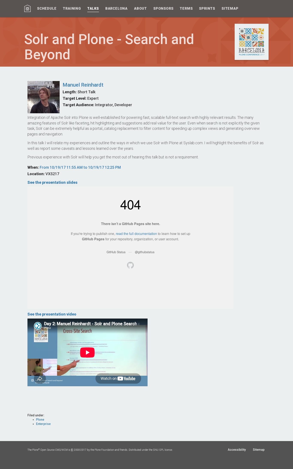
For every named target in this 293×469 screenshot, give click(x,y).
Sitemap (230, 8)
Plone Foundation (104, 449)
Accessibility (237, 449)
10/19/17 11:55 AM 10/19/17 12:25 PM (80, 167)
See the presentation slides (52, 182)
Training (72, 8)
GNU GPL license (162, 449)
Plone (40, 419)
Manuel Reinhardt (83, 85)
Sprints (207, 8)
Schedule (46, 8)
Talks (93, 8)
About (140, 8)
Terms (186, 8)
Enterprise (43, 424)
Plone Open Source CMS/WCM (50, 449)
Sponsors (163, 8)
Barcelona (116, 8)
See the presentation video (51, 314)
